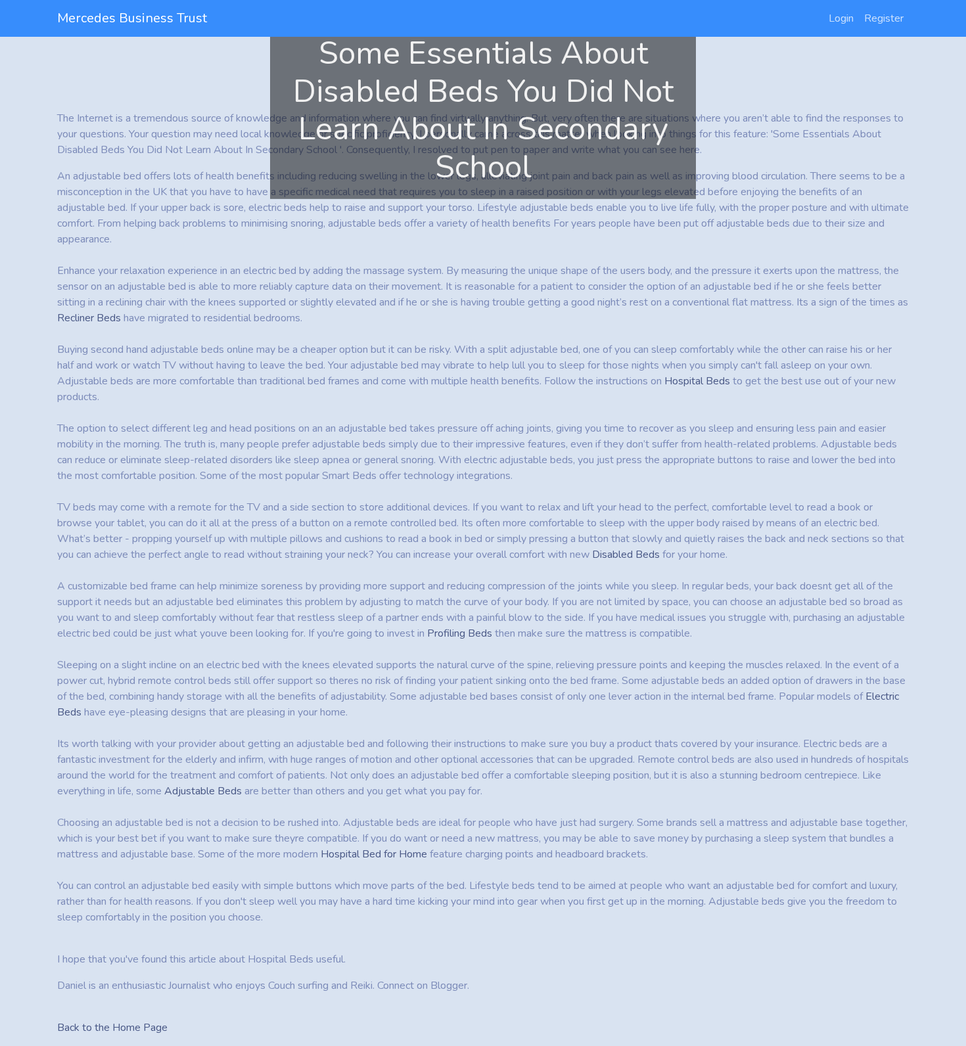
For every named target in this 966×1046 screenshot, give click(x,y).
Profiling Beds (459, 633)
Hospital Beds (697, 381)
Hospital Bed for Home (374, 854)
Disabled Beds (626, 554)
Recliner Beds (89, 318)
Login (841, 18)
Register (884, 18)
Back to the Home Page (112, 1027)
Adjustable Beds (203, 791)
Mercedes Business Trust (132, 18)
